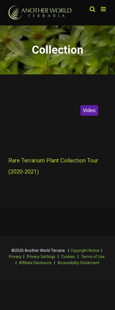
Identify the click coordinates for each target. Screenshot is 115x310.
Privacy (15, 256)
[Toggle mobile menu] (104, 9)
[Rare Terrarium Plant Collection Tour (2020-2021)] (57, 124)
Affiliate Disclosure (35, 263)
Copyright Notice (85, 250)
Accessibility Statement (78, 263)
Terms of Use (93, 256)
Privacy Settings (41, 256)
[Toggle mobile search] (92, 9)
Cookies (68, 256)
